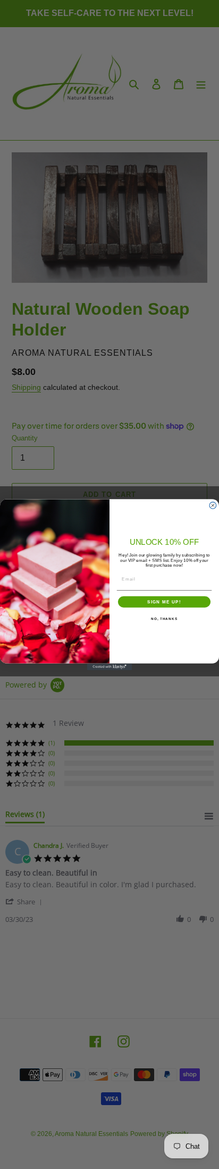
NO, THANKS (164, 618)
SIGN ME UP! (164, 601)
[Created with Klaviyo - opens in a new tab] (109, 666)
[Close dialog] (212, 505)
